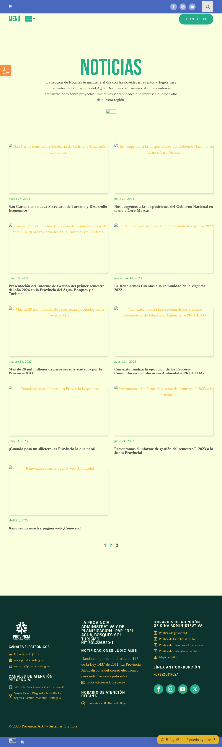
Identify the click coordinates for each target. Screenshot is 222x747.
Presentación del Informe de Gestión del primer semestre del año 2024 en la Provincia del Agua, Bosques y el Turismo (56, 290)
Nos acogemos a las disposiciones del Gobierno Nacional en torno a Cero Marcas (163, 208)
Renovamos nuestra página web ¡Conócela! (45, 528)
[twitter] (195, 689)
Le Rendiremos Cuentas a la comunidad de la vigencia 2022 (159, 288)
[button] (5, 70)
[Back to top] (97, 736)
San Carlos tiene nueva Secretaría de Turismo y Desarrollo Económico (58, 208)
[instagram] (183, 6)
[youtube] (192, 6)
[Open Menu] (30, 19)
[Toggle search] (207, 6)
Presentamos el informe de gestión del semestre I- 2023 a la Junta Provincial (163, 451)
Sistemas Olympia (63, 726)
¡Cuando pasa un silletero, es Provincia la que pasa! (52, 449)
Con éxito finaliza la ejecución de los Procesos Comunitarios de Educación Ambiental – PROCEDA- (159, 371)
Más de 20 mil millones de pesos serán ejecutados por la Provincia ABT (55, 371)
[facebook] (173, 6)
